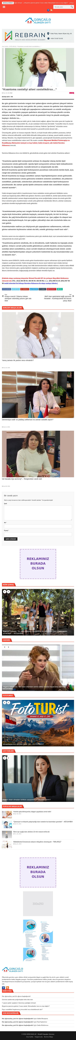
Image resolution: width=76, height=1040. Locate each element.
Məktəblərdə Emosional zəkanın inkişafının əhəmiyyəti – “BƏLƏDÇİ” (37, 842)
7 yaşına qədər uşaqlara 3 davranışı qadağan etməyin (19, 1003)
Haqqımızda (39, 1037)
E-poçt (6, 531)
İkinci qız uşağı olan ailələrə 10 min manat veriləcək (31, 832)
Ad (5, 523)
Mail (60, 290)
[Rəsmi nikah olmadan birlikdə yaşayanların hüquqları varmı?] (38, 779)
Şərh (5, 504)
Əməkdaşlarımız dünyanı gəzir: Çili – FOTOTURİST (23, 745)
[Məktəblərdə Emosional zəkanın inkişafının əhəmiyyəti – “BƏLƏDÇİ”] (7, 845)
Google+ (25, 290)
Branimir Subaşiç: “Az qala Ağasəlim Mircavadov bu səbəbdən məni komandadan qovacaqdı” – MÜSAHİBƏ (35, 633)
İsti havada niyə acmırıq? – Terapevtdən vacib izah (22, 480)
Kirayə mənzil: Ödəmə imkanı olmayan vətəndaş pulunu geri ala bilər (18, 298)
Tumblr (42, 290)
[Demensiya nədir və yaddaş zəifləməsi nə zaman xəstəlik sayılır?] (38, 395)
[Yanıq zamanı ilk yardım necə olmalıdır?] (38, 336)
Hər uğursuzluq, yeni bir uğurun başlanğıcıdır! (16, 997)
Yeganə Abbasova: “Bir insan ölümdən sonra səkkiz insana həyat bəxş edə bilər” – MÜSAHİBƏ (35, 688)
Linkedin (34, 290)
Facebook (7, 290)
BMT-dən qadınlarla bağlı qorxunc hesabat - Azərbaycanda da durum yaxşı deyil (57, 298)
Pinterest (52, 290)
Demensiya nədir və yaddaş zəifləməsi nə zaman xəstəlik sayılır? (27, 420)
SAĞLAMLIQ (12, 47)
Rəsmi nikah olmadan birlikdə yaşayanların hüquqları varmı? (27, 800)
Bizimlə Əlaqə (48, 1037)
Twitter (16, 290)
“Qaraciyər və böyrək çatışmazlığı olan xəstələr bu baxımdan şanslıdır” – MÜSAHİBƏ (43, 822)
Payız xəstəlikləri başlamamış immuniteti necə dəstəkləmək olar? (22, 1010)
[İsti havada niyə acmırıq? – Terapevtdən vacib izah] (38, 454)
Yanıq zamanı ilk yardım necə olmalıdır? (18, 361)
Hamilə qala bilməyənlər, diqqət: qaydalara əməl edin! (32, 812)
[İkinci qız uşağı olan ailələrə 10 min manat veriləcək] (7, 835)
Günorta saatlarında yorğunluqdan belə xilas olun (17, 1000)
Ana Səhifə (5, 47)
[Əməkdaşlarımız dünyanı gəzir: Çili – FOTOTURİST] (38, 723)
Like (72, 93)
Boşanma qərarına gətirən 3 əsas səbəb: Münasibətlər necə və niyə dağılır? (26, 1007)
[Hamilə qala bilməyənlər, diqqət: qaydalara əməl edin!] (7, 815)
